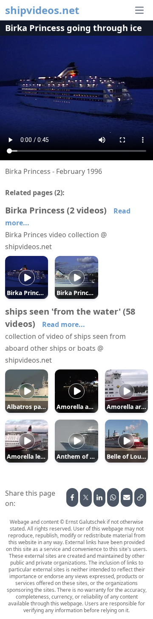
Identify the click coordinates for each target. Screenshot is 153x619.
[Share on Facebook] (72, 497)
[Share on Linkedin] (99, 497)
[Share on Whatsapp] (113, 497)
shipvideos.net (42, 10)
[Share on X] (86, 497)
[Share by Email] (127, 497)
